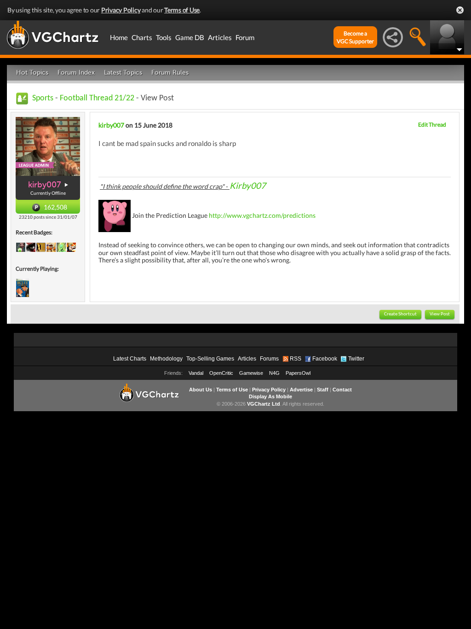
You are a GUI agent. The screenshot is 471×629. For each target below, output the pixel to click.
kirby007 (44, 185)
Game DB (189, 37)
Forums (269, 358)
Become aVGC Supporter (355, 37)
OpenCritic (221, 373)
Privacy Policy (121, 10)
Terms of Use (182, 10)
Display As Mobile (270, 396)
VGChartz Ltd (263, 404)
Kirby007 (248, 186)
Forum (245, 37)
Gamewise (251, 373)
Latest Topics (123, 72)
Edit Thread (432, 124)
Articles (220, 37)
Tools (164, 37)
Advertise (301, 389)
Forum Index (76, 72)
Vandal (196, 373)
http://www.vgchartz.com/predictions (262, 215)
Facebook (324, 358)
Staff (322, 389)
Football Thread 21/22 (97, 98)
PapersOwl (298, 373)
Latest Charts (129, 358)
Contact (342, 389)
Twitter (356, 358)
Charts (142, 37)
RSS (295, 358)
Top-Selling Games (210, 358)
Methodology (166, 358)
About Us (200, 389)
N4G (274, 373)
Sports (42, 98)
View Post (440, 314)
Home (119, 37)
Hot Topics (32, 72)
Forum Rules (170, 72)
